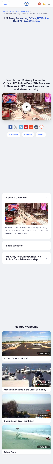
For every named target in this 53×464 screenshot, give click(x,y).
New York (25, 11)
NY (17, 11)
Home (5, 11)
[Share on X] (16, 127)
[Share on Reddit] (31, 127)
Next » (40, 135)
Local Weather (14, 245)
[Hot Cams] (39, 3)
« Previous (13, 135)
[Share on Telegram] (21, 127)
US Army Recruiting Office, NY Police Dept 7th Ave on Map (23, 258)
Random (28, 135)
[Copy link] (36, 127)
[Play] (26, 106)
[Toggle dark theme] (44, 3)
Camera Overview (16, 197)
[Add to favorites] (41, 127)
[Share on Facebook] (10, 127)
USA (12, 11)
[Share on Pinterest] (26, 127)
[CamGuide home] (26, 4)
